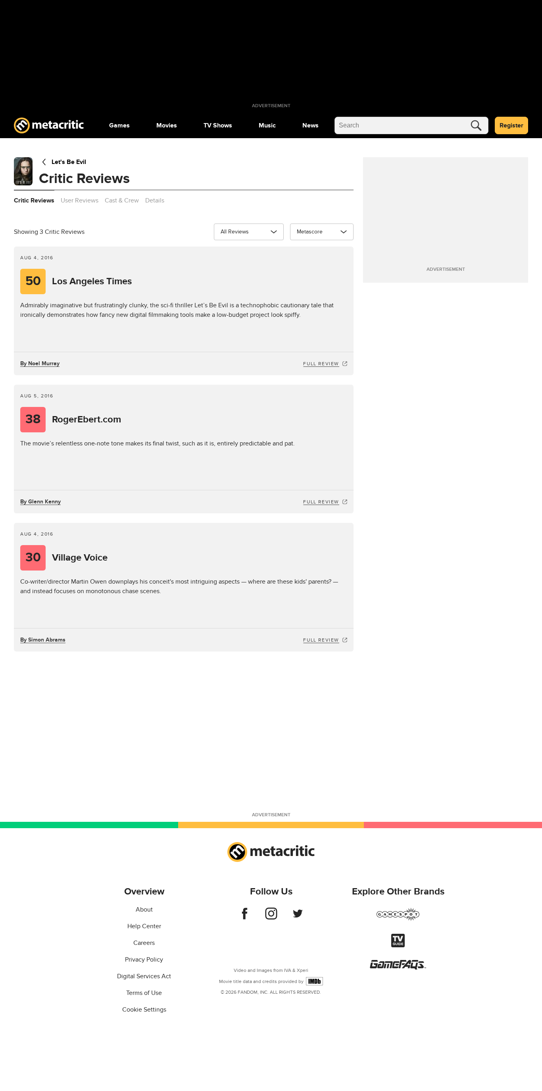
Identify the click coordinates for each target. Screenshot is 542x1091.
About (144, 910)
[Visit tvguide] (398, 945)
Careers (144, 943)
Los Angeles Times (78, 281)
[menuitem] (119, 125)
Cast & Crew (122, 200)
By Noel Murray (40, 363)
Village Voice (66, 557)
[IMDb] (314, 981)
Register (511, 125)
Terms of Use (144, 993)
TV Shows (218, 125)
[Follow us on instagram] (271, 917)
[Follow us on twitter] (298, 917)
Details (154, 200)
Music (267, 125)
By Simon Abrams (42, 639)
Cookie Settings (144, 1010)
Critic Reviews (34, 200)
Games (119, 125)
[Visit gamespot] (398, 919)
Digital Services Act (144, 976)
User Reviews (79, 200)
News (310, 125)
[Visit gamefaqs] (398, 967)
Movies (166, 125)
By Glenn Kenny (40, 501)
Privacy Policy (144, 960)
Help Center (144, 926)
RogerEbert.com (73, 419)
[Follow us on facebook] (245, 917)
